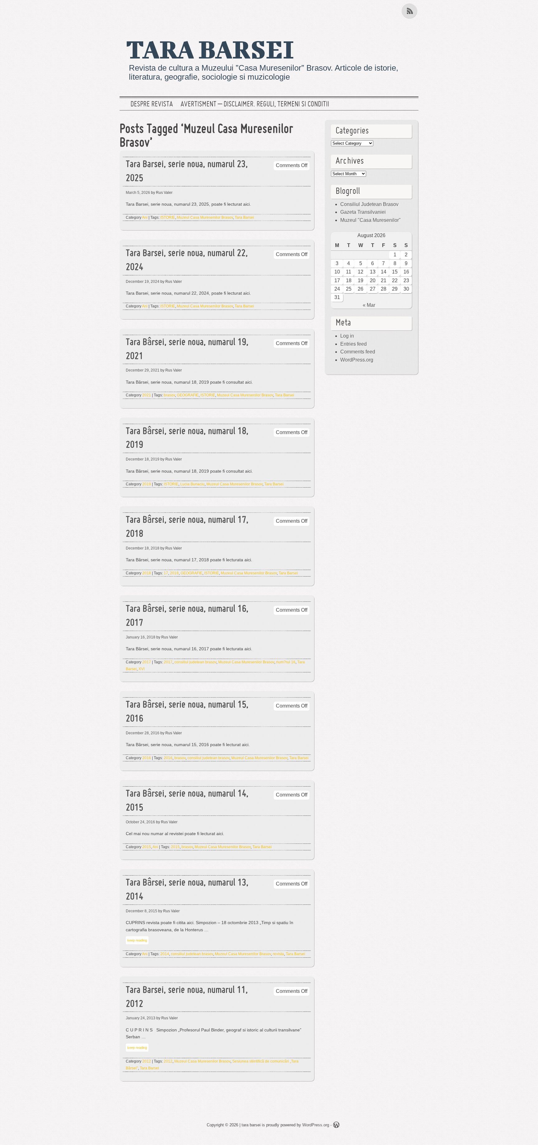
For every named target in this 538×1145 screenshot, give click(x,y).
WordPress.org (356, 359)
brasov (169, 395)
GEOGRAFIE (188, 395)
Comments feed (357, 351)
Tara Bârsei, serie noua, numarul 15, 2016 (187, 712)
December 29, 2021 (142, 370)
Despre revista (151, 104)
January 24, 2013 (140, 1018)
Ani (145, 217)
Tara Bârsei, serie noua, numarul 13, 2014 (187, 890)
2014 (164, 954)
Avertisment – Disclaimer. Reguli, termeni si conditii (255, 104)
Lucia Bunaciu (192, 484)
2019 (146, 484)
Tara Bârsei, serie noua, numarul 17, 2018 (187, 527)
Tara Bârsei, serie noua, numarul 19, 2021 (187, 349)
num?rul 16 (285, 662)
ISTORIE (167, 217)
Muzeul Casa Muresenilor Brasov (205, 217)
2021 (146, 395)
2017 (146, 662)
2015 (146, 847)
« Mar (369, 305)
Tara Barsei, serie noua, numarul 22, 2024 (187, 260)
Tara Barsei (244, 217)
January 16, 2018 (140, 637)
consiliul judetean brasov (195, 662)
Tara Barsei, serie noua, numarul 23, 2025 (187, 171)
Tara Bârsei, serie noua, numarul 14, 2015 (187, 801)
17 (166, 573)
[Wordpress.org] (336, 1126)
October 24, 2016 (140, 822)
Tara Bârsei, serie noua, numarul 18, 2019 (187, 438)
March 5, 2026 (138, 192)
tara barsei (210, 48)
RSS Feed (410, 11)
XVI (141, 669)
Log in (347, 336)
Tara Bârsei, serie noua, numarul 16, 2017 (187, 616)
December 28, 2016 (142, 733)
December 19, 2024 (142, 281)
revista (278, 954)
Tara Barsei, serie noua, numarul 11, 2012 (187, 997)
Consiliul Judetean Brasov (369, 204)
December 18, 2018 (142, 548)
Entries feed (353, 344)
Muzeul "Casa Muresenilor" (370, 220)
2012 (146, 1061)
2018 (146, 573)
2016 (146, 758)
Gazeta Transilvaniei (363, 212)
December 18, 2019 (142, 459)
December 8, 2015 (141, 911)
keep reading (137, 940)
